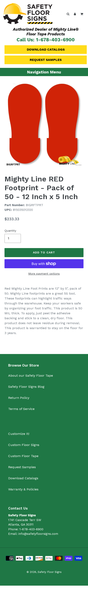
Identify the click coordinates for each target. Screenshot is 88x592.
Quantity (10, 230)
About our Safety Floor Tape (30, 375)
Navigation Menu (44, 72)
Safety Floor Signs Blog (26, 387)
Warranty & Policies (23, 489)
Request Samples (46, 60)
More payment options (44, 273)
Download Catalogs (46, 49)
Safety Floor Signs (50, 571)
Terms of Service (21, 409)
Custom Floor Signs (23, 445)
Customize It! (18, 434)
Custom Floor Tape (23, 456)
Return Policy (18, 398)
